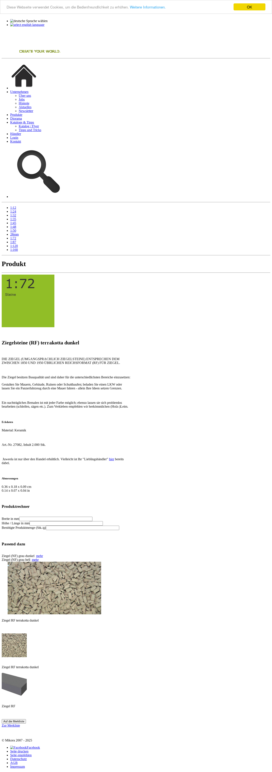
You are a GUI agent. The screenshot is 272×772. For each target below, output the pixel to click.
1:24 (13, 211)
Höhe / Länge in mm (16, 523)
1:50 (13, 230)
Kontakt (15, 141)
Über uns (25, 95)
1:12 (13, 207)
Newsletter (26, 111)
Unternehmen (19, 92)
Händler (15, 134)
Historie (24, 103)
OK (249, 7)
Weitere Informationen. (148, 7)
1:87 (13, 242)
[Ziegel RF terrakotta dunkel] (14, 656)
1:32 (13, 215)
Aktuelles (25, 107)
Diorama (16, 118)
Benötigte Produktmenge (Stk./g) (24, 527)
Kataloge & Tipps (22, 122)
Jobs (22, 99)
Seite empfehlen (21, 755)
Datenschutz (18, 759)
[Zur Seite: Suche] (37, 196)
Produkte (16, 115)
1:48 (13, 227)
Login (14, 137)
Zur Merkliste (11, 725)
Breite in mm (10, 519)
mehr (39, 556)
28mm (14, 234)
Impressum (17, 766)
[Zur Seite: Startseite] (23, 88)
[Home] (31, 54)
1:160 (14, 249)
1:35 (13, 219)
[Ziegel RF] (14, 695)
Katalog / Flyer (29, 126)
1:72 (13, 238)
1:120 (14, 246)
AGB (14, 763)
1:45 (13, 223)
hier (111, 459)
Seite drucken (19, 751)
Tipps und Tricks (30, 130)
